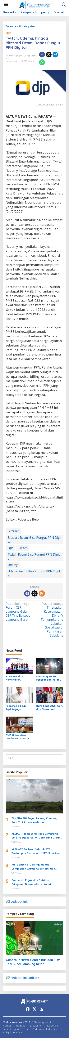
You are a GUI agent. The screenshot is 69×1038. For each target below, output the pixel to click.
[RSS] (42, 593)
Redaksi (20, 1025)
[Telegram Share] (55, 54)
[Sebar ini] (42, 54)
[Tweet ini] (49, 54)
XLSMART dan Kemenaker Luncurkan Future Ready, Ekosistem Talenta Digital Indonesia (17, 678)
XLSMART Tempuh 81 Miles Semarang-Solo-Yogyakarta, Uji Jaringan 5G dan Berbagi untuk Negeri (36, 836)
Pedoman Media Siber (45, 1029)
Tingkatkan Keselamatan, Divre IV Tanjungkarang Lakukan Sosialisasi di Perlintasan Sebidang (52, 620)
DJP (8, 33)
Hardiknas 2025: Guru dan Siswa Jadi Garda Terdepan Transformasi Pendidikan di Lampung (49, 707)
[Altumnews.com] (35, 4)
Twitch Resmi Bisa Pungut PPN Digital (34, 556)
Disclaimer (36, 1025)
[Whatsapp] (42, 62)
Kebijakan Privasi (13, 1032)
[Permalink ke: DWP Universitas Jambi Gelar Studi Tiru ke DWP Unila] (19, 724)
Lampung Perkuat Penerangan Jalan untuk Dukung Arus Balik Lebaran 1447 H (49, 678)
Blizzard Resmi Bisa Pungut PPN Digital (34, 539)
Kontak (7, 1025)
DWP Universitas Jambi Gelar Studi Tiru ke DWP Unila (17, 737)
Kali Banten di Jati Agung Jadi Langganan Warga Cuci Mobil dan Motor (33, 867)
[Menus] (6, 4)
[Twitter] (34, 593)
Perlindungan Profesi (15, 1029)
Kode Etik (52, 1025)
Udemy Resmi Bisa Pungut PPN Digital (34, 573)
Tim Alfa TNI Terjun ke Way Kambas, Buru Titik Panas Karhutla (34, 820)
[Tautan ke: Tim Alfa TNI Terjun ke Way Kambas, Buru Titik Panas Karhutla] (34, 796)
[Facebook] (27, 593)
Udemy (13, 565)
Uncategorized (13, 61)
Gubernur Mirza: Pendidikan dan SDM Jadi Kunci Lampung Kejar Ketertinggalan (33, 962)
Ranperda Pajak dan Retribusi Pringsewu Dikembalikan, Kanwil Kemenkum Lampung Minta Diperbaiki (35, 882)
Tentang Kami (42, 1022)
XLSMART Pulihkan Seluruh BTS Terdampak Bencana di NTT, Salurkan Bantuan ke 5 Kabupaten (36, 851)
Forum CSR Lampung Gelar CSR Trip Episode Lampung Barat (18, 612)
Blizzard (13, 531)
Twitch (23, 548)
